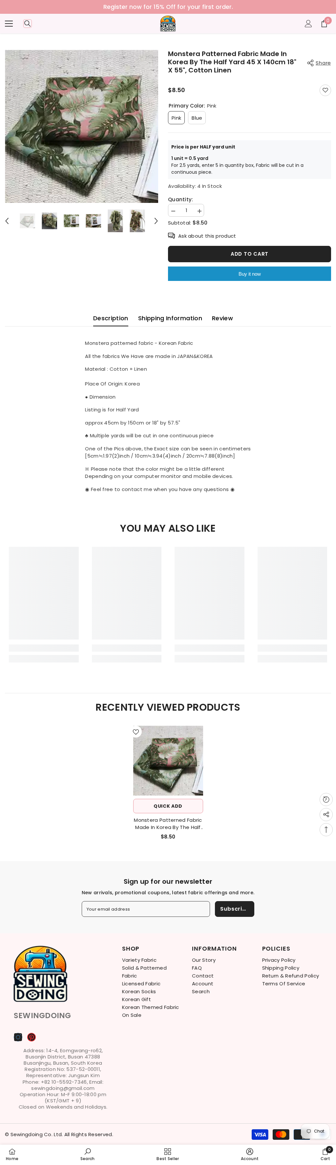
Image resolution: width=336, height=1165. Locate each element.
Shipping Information (170, 318)
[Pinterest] (31, 1037)
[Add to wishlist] (325, 90)
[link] (44, 648)
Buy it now (250, 274)
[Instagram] (18, 1037)
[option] (168, 7)
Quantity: (180, 200)
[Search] (28, 24)
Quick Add (168, 806)
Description (110, 318)
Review (222, 318)
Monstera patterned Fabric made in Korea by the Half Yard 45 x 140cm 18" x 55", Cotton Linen (168, 824)
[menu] (9, 24)
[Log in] (308, 23)
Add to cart (249, 253)
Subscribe (234, 909)
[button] (7, 221)
